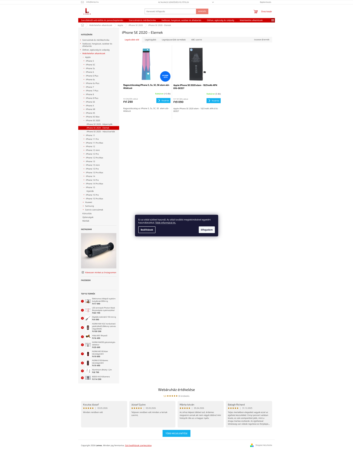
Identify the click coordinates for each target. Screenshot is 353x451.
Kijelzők (90, 191)
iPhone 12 (90, 146)
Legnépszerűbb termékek (174, 39)
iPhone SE (90, 101)
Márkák (85, 220)
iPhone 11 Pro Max (94, 142)
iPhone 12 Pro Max (94, 157)
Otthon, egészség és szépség (96, 49)
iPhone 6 (90, 72)
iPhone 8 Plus (92, 98)
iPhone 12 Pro (92, 154)
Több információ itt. (165, 222)
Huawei (88, 202)
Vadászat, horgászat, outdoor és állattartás (97, 44)
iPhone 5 (90, 61)
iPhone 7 (90, 87)
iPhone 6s (90, 79)
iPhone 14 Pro (92, 180)
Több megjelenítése (176, 433)
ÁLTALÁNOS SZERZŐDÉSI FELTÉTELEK (173, 2)
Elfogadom (207, 229)
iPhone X (90, 105)
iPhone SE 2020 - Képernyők (99, 124)
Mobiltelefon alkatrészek (93, 53)
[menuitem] (102, 20)
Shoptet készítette (263, 445)
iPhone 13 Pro (92, 168)
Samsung (89, 206)
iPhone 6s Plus (92, 83)
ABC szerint (196, 39)
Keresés (202, 11)
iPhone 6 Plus (92, 75)
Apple (88, 57)
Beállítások (147, 229)
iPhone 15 (90, 187)
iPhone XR (90, 109)
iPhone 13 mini (93, 165)
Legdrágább (150, 39)
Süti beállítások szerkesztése (138, 445)
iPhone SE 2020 (93, 120)
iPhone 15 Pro (92, 195)
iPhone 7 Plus (92, 90)
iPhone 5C (90, 64)
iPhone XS (90, 113)
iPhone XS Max (92, 116)
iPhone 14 (90, 176)
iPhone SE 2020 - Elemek (98, 127)
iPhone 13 (90, 161)
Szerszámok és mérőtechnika (95, 40)
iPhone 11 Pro (92, 139)
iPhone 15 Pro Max (94, 198)
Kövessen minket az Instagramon (100, 272)
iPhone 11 (90, 135)
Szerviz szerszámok (94, 209)
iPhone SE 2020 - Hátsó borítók (101, 131)
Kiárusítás (87, 213)
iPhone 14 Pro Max (94, 183)
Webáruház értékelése (176, 389)
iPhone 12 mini (93, 150)
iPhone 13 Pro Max (94, 172)
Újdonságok (87, 217)
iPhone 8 (90, 94)
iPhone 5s (90, 68)
